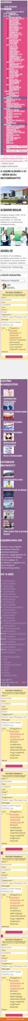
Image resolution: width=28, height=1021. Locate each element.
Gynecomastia (14, 95)
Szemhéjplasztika (15, 40)
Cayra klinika (8, 500)
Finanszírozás (11, 123)
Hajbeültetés (9, 91)
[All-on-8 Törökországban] (8, 429)
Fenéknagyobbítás (15, 63)
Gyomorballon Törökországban (15, 411)
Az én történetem (9, 13)
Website (5, 351)
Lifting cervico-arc (16, 67)
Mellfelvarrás (14, 29)
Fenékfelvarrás (14, 58)
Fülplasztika (13, 77)
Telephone (6, 314)
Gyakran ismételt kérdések (15, 132)
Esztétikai (6, 16)
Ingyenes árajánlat (11, 656)
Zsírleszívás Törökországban (8, 587)
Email (4, 309)
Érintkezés (9, 143)
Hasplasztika (13, 37)
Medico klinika (9, 510)
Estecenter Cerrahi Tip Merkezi (15, 489)
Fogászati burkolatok (14, 107)
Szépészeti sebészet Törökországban (13, 634)
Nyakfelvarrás (14, 82)
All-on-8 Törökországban (12, 432)
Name (4, 760)
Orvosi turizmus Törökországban (11, 650)
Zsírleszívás (13, 32)
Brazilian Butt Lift (15, 34)
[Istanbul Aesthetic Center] (8, 476)
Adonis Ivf (7, 250)
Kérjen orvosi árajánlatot (15, 120)
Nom (4, 297)
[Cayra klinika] (8, 497)
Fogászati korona (12, 116)
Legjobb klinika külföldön (12, 158)
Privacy (6, 672)
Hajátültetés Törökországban (8, 582)
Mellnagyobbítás (15, 17)
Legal (5, 669)
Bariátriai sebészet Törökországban (13, 645)
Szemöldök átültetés (13, 106)
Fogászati (6, 108)
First (3, 302)
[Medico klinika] (8, 508)
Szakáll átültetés (12, 96)
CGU (3, 329)
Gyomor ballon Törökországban (9, 613)
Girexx (5, 521)
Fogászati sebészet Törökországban (13, 640)
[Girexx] (8, 518)
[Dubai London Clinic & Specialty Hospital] (8, 528)
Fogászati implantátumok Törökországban (13, 624)
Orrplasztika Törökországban (8, 592)
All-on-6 (9, 122)
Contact (7, 662)
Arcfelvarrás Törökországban (8, 603)
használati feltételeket (14, 331)
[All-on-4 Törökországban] (8, 453)
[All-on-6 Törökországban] (8, 419)
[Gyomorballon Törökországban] (8, 408)
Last (3, 307)
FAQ (5, 659)
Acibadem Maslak (11, 209)
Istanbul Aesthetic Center (13, 479)
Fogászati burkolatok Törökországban (12, 608)
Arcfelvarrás (13, 42)
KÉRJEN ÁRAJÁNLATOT (14, 357)
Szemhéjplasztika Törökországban (9, 399)
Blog (8, 148)
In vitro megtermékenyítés (14, 159)
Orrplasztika (13, 14)
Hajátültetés (10, 100)
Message (5, 319)
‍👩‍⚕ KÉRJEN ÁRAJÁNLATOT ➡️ (14, 1019)
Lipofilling (13, 44)
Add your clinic (11, 145)
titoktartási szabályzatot (14, 336)
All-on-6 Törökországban (12, 421)
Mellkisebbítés (14, 83)
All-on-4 (9, 119)
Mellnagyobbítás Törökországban (9, 443)
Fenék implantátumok (16, 66)
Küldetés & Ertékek (12, 135)
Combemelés (13, 56)
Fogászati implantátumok (15, 111)
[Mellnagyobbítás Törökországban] (8, 440)
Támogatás (7, 124)
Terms (6, 667)
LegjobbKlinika (6, 2)
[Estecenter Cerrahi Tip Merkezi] (8, 487)
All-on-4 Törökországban (12, 455)
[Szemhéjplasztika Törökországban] (8, 395)
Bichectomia (13, 79)
